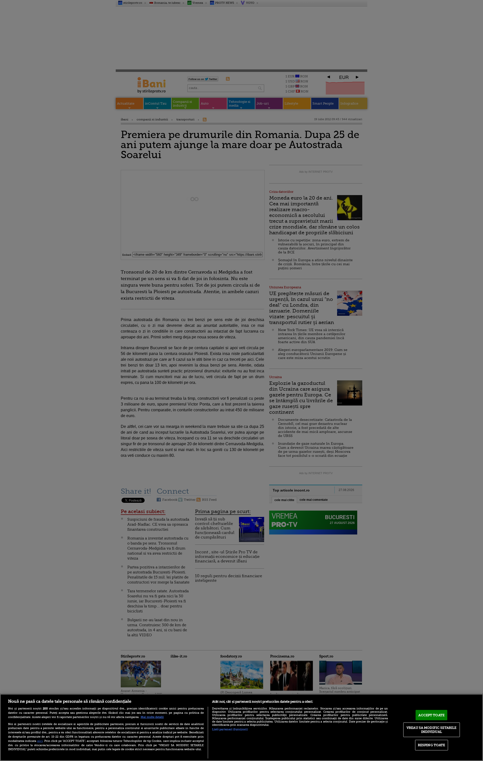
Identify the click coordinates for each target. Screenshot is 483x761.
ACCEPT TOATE (431, 715)
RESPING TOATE (431, 745)
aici (40, 741)
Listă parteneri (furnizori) (230, 729)
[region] (241, 727)
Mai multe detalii (152, 717)
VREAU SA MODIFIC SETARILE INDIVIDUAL (431, 730)
